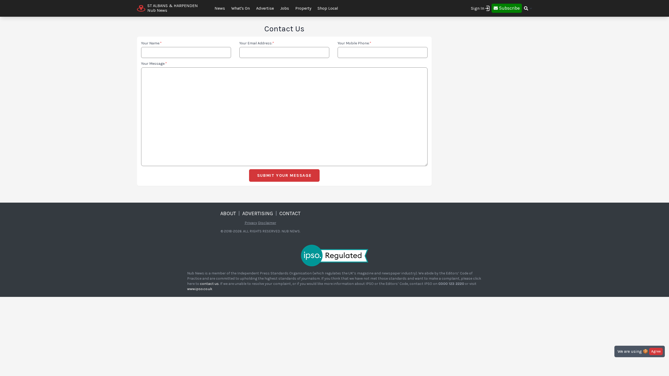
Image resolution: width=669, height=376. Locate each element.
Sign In (477, 8)
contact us (209, 283)
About (228, 213)
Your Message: (154, 63)
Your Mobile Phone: (354, 43)
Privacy (251, 223)
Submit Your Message (284, 175)
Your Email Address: (256, 43)
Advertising (257, 213)
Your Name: (151, 43)
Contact (290, 213)
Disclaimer (267, 223)
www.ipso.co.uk (199, 289)
